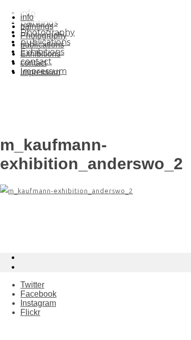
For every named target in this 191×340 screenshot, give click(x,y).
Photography (43, 35)
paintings (36, 26)
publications (42, 44)
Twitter (32, 284)
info (27, 17)
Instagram (38, 303)
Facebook (38, 294)
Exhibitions (40, 53)
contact (33, 63)
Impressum (40, 72)
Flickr (30, 312)
